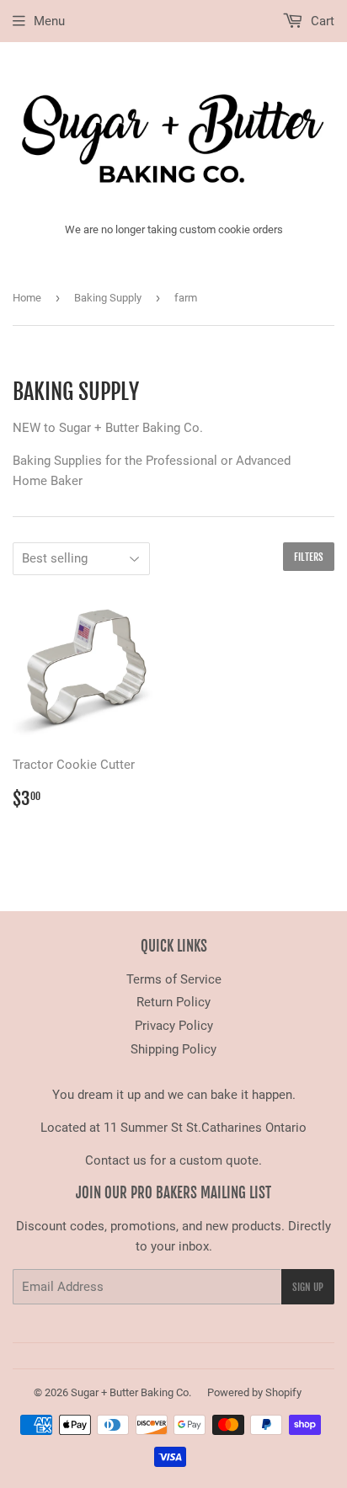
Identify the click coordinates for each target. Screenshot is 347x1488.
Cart (320, 21)
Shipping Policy (173, 1049)
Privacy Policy (174, 1025)
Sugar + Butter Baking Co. (131, 1392)
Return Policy (173, 1002)
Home (27, 297)
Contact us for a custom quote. (173, 1160)
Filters (308, 557)
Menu (49, 21)
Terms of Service (174, 979)
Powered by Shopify (254, 1392)
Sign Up (307, 1287)
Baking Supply (107, 297)
